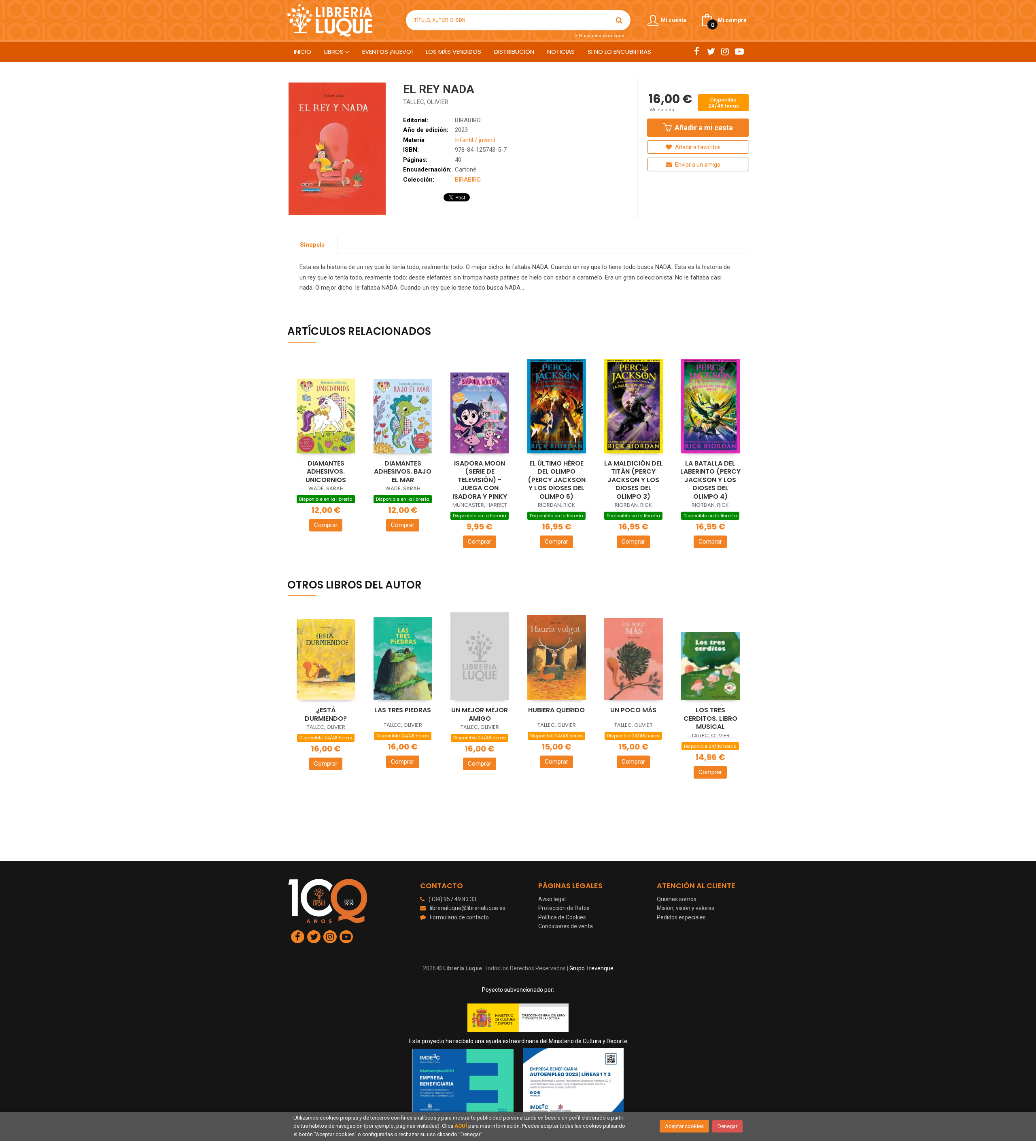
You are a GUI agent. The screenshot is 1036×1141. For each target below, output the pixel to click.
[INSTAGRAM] (725, 51)
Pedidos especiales (681, 917)
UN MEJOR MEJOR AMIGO (479, 714)
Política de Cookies (562, 917)
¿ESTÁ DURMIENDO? (326, 714)
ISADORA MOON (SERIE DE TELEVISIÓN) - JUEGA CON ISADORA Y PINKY (479, 480)
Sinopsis (312, 244)
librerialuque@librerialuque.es (467, 908)
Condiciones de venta (565, 926)
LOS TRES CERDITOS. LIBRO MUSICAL (710, 718)
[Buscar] (619, 20)
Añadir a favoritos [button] (697, 147)
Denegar (727, 1126)
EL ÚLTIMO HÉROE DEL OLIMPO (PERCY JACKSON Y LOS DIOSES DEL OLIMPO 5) (557, 480)
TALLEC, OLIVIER (425, 102)
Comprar (326, 525)
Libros (334, 51)
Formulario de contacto (459, 917)
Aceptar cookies (684, 1126)
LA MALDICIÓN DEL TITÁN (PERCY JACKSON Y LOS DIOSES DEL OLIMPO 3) (633, 480)
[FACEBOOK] (696, 51)
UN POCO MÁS (633, 710)
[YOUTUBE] (739, 51)
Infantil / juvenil (475, 140)
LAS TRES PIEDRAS (402, 710)
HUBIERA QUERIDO (556, 710)
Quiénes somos (676, 899)
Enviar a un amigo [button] (697, 164)
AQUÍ (460, 1126)
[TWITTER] (711, 51)
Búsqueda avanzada (601, 35)
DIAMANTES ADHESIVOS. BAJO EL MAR (402, 472)
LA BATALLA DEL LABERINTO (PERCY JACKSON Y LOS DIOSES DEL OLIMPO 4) (710, 480)
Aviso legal (552, 899)
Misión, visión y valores (685, 908)
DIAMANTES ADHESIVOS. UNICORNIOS (326, 472)
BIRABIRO (468, 120)
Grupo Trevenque (591, 968)
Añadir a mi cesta (703, 127)
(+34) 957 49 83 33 (452, 899)
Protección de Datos (564, 908)
